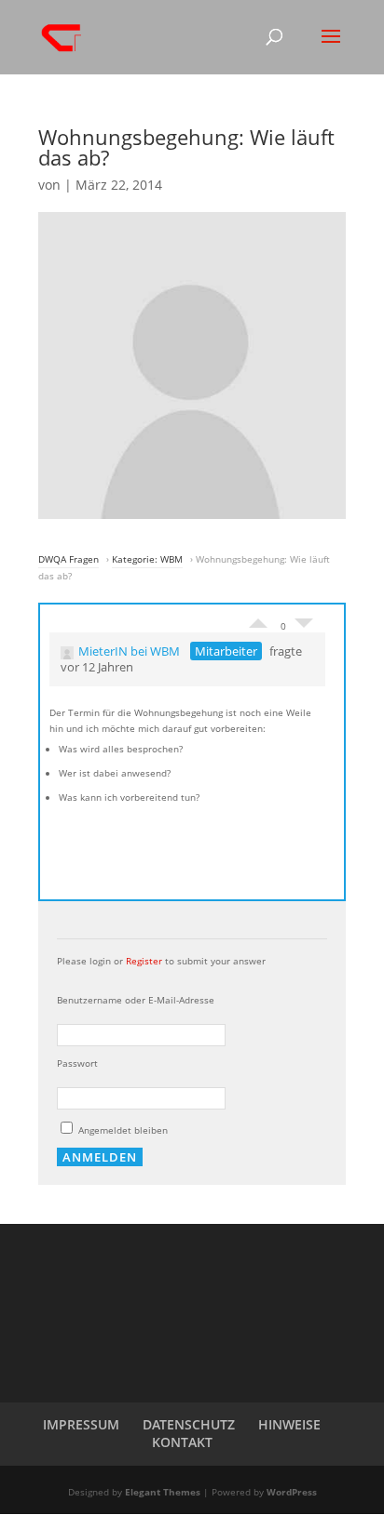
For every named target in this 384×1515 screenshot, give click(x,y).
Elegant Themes (162, 1491)
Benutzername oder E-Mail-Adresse (135, 999)
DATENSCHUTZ (189, 1424)
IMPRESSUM (81, 1424)
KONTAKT (182, 1442)
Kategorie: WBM (147, 558)
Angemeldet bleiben (121, 1129)
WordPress (292, 1491)
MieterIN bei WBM (129, 651)
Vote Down (304, 627)
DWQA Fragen (68, 558)
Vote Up (258, 618)
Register (144, 960)
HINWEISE (289, 1424)
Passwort (77, 1063)
